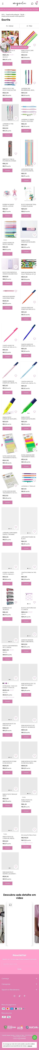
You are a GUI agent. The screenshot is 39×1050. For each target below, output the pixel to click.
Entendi (30, 1046)
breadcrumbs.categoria (12, 14)
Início (3, 14)
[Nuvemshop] (19, 1039)
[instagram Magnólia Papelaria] (14, 996)
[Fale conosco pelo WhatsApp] (34, 1037)
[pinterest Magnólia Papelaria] (24, 996)
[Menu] (3, 4)
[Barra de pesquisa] (32, 4)
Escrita (22, 14)
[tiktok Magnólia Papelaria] (19, 996)
